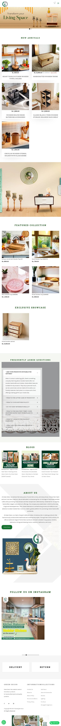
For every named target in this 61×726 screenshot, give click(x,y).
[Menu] (58, 3)
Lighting (43, 698)
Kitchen (43, 695)
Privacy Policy (30, 702)
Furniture (43, 702)
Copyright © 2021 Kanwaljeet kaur (14, 708)
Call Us (55, 723)
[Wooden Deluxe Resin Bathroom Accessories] (15, 96)
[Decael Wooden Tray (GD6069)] (45, 279)
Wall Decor (44, 689)
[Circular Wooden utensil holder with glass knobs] (15, 135)
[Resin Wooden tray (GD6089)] (15, 279)
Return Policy (30, 695)
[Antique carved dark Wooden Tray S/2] (15, 244)
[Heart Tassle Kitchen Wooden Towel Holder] (15, 58)
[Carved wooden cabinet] (15, 326)
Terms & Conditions (32, 698)
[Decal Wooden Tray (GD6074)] (45, 244)
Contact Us (30, 689)
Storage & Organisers (46, 705)
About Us (29, 692)
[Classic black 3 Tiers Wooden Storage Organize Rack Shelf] (45, 96)
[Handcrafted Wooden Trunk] (45, 58)
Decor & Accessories (46, 692)
